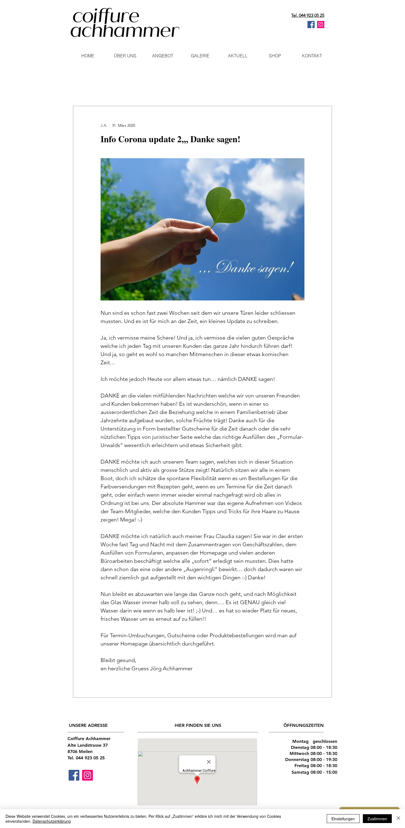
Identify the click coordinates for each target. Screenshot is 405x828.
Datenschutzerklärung (52, 821)
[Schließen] (398, 819)
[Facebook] (311, 24)
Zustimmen (377, 818)
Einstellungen (343, 818)
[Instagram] (320, 24)
